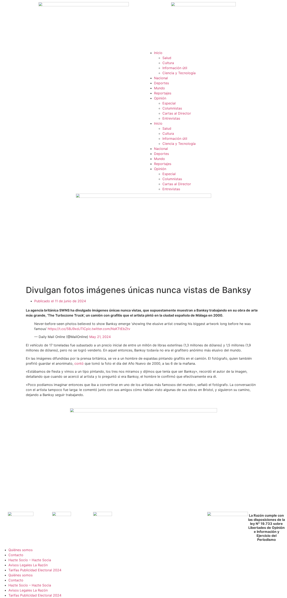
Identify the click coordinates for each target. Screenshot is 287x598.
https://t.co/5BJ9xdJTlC (67, 329)
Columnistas (172, 108)
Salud (166, 58)
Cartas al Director (176, 113)
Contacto (15, 555)
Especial (169, 103)
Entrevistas (171, 118)
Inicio (158, 53)
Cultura (168, 63)
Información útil (174, 68)
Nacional (161, 78)
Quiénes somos (20, 550)
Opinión (160, 98)
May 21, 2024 (100, 337)
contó (79, 363)
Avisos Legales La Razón (28, 565)
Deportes (161, 83)
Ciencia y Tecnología (179, 73)
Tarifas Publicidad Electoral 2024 (34, 570)
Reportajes (162, 93)
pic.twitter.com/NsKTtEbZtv (108, 329)
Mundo (159, 88)
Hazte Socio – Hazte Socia (29, 560)
